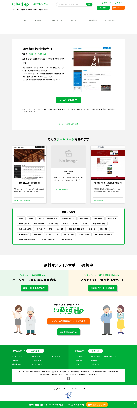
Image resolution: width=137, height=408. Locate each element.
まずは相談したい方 (68, 331)
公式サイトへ (106, 3)
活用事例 (92, 20)
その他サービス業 (52, 234)
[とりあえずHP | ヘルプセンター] (22, 4)
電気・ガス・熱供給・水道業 (48, 218)
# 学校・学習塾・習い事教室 (60, 189)
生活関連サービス (66, 239)
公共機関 (60, 229)
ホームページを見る (67, 100)
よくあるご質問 (110, 20)
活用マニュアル (75, 20)
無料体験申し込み (110, 357)
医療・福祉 (37, 234)
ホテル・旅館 (53, 224)
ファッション (112, 218)
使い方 (77, 364)
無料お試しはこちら (97, 404)
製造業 (31, 218)
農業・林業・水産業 (25, 229)
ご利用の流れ (95, 364)
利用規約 (63, 372)
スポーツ (92, 229)
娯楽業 (75, 224)
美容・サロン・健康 (99, 224)
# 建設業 (27, 200)
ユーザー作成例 (36, 364)
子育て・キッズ (23, 234)
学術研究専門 (39, 224)
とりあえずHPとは (80, 357)
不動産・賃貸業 (24, 224)
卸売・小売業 (98, 218)
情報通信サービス (68, 218)
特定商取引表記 (86, 372)
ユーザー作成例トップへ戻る (68, 124)
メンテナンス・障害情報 (33, 372)
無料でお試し (118, 7)
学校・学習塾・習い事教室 (103, 234)
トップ (24, 20)
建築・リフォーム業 (48, 239)
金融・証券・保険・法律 (76, 229)
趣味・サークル (68, 234)
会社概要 (55, 372)
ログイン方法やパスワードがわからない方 (105, 372)
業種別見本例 (16, 364)
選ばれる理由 (95, 357)
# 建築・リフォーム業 (19, 200)
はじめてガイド (39, 20)
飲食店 (65, 224)
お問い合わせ (46, 372)
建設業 (21, 218)
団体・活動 (104, 229)
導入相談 (103, 7)
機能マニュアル (57, 20)
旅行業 (85, 224)
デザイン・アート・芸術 (44, 229)
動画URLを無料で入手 (34, 288)
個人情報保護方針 (73, 372)
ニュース (21, 372)
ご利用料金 (78, 360)
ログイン (120, 3)
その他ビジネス (84, 234)
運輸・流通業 (84, 218)
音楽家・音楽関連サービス (28, 239)
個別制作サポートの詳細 (103, 288)
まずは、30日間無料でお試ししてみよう (68, 321)
